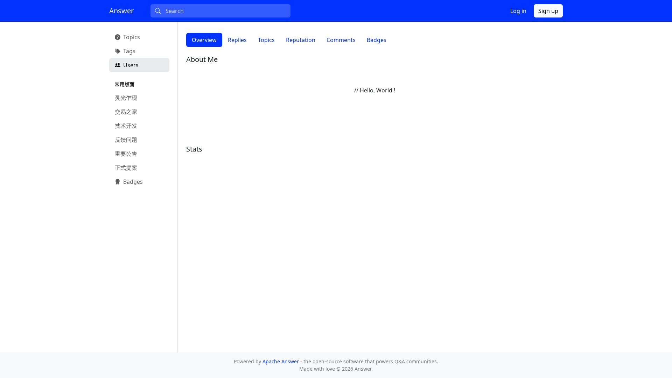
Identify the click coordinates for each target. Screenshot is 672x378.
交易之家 (126, 111)
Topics (266, 40)
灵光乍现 (126, 98)
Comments (341, 40)
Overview (204, 40)
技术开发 (126, 126)
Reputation (300, 40)
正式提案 (126, 168)
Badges (376, 40)
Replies (237, 40)
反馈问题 (126, 140)
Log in (518, 11)
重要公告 (126, 154)
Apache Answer (281, 361)
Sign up (548, 11)
